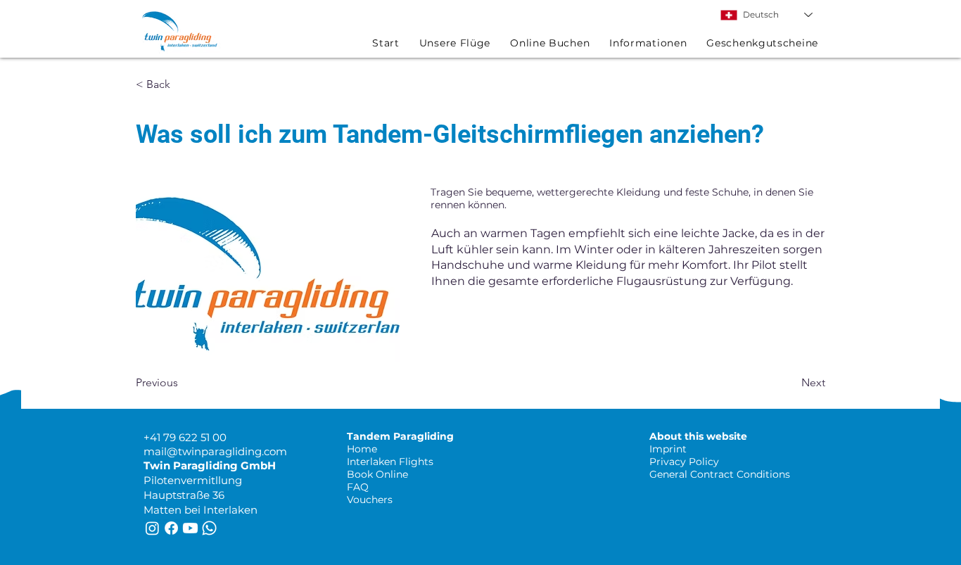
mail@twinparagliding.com (215, 451)
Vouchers (370, 499)
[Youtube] (190, 528)
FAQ (358, 487)
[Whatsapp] (209, 528)
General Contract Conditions (719, 474)
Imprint (668, 449)
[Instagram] (152, 528)
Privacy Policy (684, 461)
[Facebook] (171, 528)
